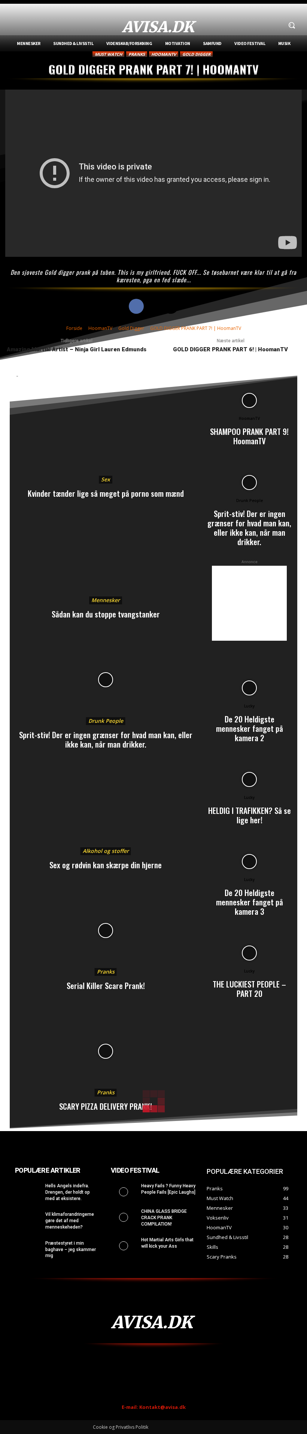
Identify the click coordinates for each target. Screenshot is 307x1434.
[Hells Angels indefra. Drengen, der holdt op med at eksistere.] (27, 1192)
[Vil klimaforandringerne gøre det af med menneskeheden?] (27, 1220)
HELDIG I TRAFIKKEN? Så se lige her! (249, 815)
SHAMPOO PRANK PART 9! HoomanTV (249, 436)
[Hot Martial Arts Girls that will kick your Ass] (123, 1246)
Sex (105, 479)
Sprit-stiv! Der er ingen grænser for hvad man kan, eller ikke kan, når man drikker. (105, 739)
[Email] (170, 306)
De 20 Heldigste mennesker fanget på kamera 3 (249, 902)
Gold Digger (196, 54)
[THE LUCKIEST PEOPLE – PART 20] (249, 953)
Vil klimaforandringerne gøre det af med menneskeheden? (69, 1221)
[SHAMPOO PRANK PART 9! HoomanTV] (249, 400)
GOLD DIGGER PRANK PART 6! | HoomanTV (230, 349)
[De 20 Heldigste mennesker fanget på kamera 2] (249, 688)
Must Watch (108, 54)
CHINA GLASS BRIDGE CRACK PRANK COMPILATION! (164, 1218)
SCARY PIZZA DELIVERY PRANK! (105, 1106)
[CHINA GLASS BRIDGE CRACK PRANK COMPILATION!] (123, 1217)
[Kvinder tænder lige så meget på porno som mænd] (105, 438)
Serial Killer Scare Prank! (106, 985)
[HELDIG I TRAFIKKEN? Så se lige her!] (249, 779)
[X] (153, 306)
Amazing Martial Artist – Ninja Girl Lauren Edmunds (76, 349)
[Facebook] (136, 306)
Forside (74, 328)
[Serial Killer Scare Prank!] (105, 930)
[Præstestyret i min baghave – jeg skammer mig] (27, 1249)
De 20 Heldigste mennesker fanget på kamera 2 (249, 728)
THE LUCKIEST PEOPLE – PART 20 (249, 988)
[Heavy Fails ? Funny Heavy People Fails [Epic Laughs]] (123, 1192)
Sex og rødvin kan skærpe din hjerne (105, 865)
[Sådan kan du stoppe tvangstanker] (105, 559)
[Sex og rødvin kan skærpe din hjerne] (105, 809)
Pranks (136, 54)
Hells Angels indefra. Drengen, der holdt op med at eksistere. (67, 1192)
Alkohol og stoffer (106, 850)
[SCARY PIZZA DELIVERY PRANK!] (105, 1051)
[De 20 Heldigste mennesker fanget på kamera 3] (249, 861)
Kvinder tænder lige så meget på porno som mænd (106, 493)
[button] (291, 25)
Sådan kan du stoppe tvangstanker (106, 614)
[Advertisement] (249, 603)
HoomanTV (163, 54)
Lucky (249, 706)
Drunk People (105, 720)
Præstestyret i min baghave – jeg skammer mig (70, 1250)
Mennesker (105, 600)
